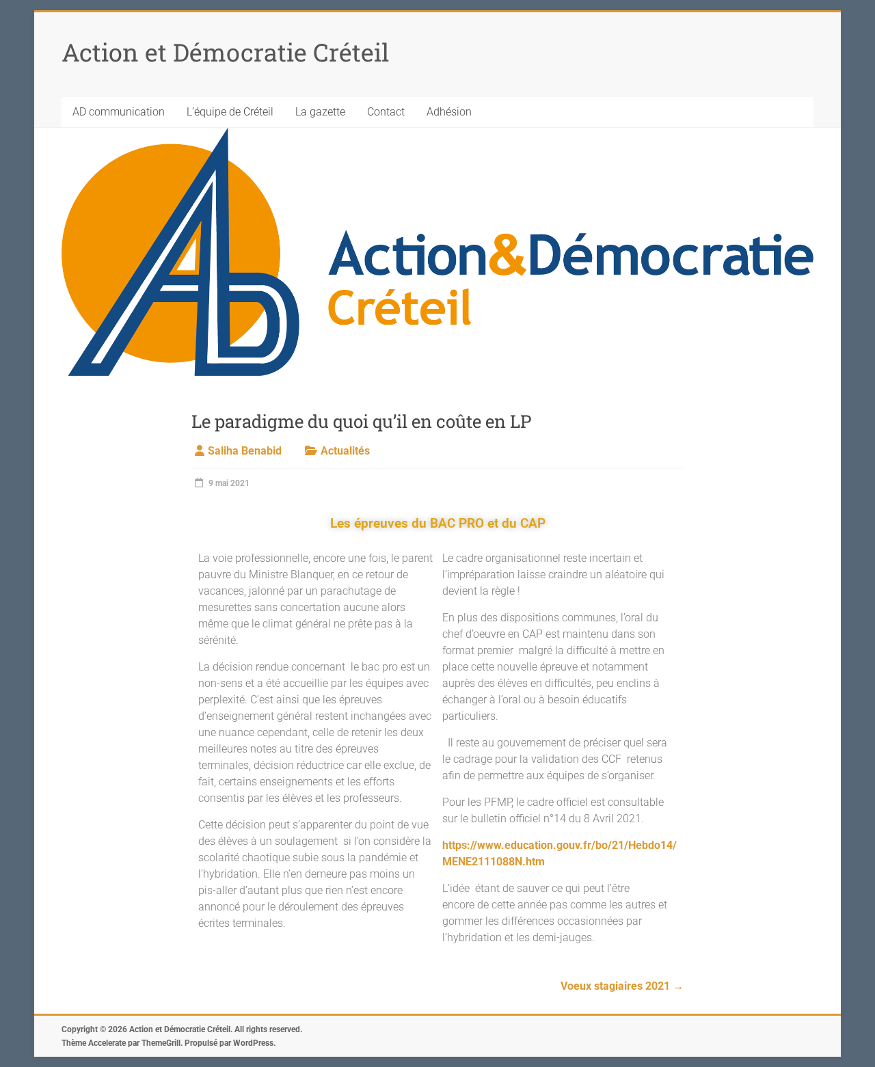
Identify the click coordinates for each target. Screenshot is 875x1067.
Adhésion (449, 111)
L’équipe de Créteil (230, 111)
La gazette (320, 111)
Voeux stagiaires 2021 (622, 986)
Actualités (345, 450)
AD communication (118, 111)
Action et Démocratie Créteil (225, 52)
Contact (386, 111)
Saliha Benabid (245, 450)
